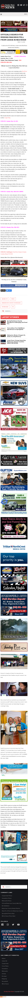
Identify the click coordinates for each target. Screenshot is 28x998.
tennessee (5, 306)
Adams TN (5, 299)
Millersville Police (6, 900)
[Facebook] (18, 5)
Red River (24, 71)
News (13, 299)
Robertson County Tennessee (11, 302)
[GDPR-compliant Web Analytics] (3, 997)
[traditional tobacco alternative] (14, 262)
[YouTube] (18, 924)
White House (5, 984)
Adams (4, 958)
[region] (14, 351)
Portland (4, 976)
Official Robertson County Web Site (11, 903)
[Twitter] (24, 5)
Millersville (5, 971)
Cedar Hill (4, 961)
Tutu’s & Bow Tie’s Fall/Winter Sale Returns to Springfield (16, 328)
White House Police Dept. (9, 916)
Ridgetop (4, 978)
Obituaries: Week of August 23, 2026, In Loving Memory (16, 335)
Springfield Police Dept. (8, 913)
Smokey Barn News (9, 991)
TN (13, 306)
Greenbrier (5, 968)
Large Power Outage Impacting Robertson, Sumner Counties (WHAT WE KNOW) (16, 342)
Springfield (5, 981)
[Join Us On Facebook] (14, 285)
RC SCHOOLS (5, 906)
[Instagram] (26, 5)
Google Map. (7, 117)
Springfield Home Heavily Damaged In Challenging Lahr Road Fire (17, 322)
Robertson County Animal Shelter (11, 908)
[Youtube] (21, 5)
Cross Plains (5, 966)
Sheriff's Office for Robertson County (12, 911)
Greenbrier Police (7, 898)
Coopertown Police (7, 895)
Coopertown (5, 963)
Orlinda (4, 973)
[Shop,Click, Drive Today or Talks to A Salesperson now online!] (14, 272)
